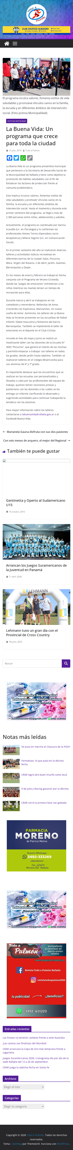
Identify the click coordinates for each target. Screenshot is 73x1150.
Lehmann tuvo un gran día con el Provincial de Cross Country (32, 632)
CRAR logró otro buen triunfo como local (44, 774)
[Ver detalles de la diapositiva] (36, 30)
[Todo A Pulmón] (7, 43)
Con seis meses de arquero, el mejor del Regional (34, 440)
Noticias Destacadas (16, 121)
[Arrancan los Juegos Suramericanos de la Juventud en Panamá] (36, 526)
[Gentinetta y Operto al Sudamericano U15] (36, 461)
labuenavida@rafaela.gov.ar (38, 414)
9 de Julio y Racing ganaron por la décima (45, 788)
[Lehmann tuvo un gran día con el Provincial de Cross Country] (36, 591)
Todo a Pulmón (32, 150)
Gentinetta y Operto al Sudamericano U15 (35, 502)
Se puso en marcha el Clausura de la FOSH (45, 746)
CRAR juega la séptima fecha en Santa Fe (26, 1067)
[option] (36, 701)
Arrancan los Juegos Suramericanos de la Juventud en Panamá (36, 567)
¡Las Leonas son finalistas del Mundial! (25, 1043)
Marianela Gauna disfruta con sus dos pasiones (37, 432)
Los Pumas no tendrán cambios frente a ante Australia (34, 1037)
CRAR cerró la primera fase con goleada (44, 802)
